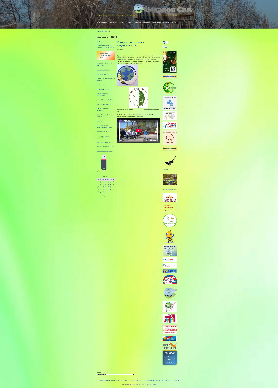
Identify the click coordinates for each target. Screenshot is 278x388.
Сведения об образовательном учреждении (156, 22)
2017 (103, 31)
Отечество (169, 362)
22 (98, 189)
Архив (105, 131)
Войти (99, 42)
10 (103, 184)
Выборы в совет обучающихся (105, 146)
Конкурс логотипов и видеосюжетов (130, 44)
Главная (128, 22)
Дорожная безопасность (104, 89)
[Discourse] (164, 42)
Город (169, 359)
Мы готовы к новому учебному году (107, 22)
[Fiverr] (167, 42)
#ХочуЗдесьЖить (166, 189)
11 (105, 184)
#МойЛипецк (173, 189)
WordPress (132, 384)
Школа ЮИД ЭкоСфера (103, 104)
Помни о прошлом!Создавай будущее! (170, 353)
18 (105, 187)
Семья (169, 356)
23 (100, 189)
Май (106, 31)
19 (108, 187)
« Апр (103, 196)
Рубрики (99, 372)
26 (108, 189)
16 (100, 187)
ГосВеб (122, 22)
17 (103, 187)
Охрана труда (101, 85)
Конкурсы (100, 131)
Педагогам (174, 22)
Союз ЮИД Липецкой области (105, 100)
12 (108, 184)
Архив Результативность (104, 142)
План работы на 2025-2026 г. (105, 74)
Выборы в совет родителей (104, 151)
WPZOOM (153, 384)
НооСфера (100, 121)
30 (100, 192)
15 (98, 187)
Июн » (108, 196)
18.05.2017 (120, 49)
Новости (137, 22)
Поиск (179, 26)
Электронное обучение (103, 70)
